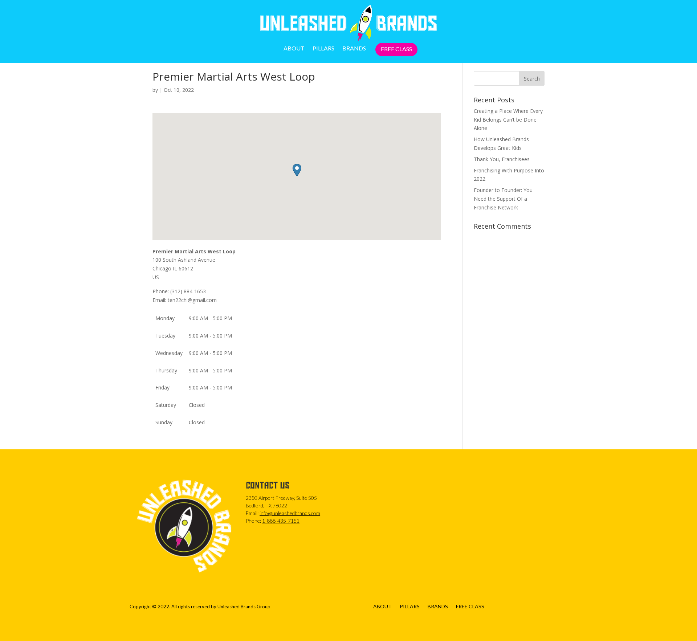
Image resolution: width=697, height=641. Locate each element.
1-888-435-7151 (280, 521)
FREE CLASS (396, 49)
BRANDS (354, 49)
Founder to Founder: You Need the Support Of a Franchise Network (503, 199)
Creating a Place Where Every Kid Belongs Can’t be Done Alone (508, 119)
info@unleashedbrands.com (290, 513)
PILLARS (323, 49)
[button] (297, 170)
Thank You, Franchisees (502, 159)
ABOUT (294, 49)
